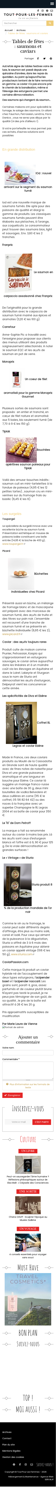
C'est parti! (42, 1122)
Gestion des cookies (13, 1457)
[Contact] (52, 11)
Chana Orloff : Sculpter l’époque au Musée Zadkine (28, 1218)
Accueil (9, 30)
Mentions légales (11, 1450)
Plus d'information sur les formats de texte (29, 1086)
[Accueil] (28, 16)
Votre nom (8, 1047)
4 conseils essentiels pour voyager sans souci (28, 1256)
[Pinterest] (47, 11)
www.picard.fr (12, 634)
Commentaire (11, 1059)
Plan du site (8, 1444)
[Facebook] (38, 11)
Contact (6, 1438)
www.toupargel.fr (13, 544)
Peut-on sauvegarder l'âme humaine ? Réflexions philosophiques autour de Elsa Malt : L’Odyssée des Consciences (28, 1179)
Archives (21, 30)
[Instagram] (43, 11)
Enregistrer (13, 1095)
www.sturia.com (22, 954)
